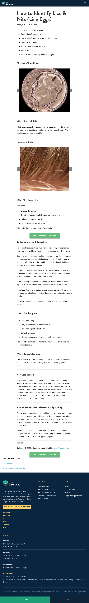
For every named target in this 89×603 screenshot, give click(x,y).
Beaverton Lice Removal (47, 496)
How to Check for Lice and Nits (14, 469)
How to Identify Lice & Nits (47, 492)
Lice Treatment (43, 486)
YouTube (6, 521)
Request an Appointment (73, 496)
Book (69, 600)
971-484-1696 (8, 573)
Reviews (68, 492)
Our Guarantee (70, 489)
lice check (35, 301)
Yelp (4, 528)
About (67, 486)
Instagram (6, 515)
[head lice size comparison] (44, 90)
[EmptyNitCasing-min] (44, 169)
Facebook (6, 512)
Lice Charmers (7, 463)
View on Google (21, 568)
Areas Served (43, 499)
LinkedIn (6, 525)
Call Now (24, 600)
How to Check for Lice (46, 489)
